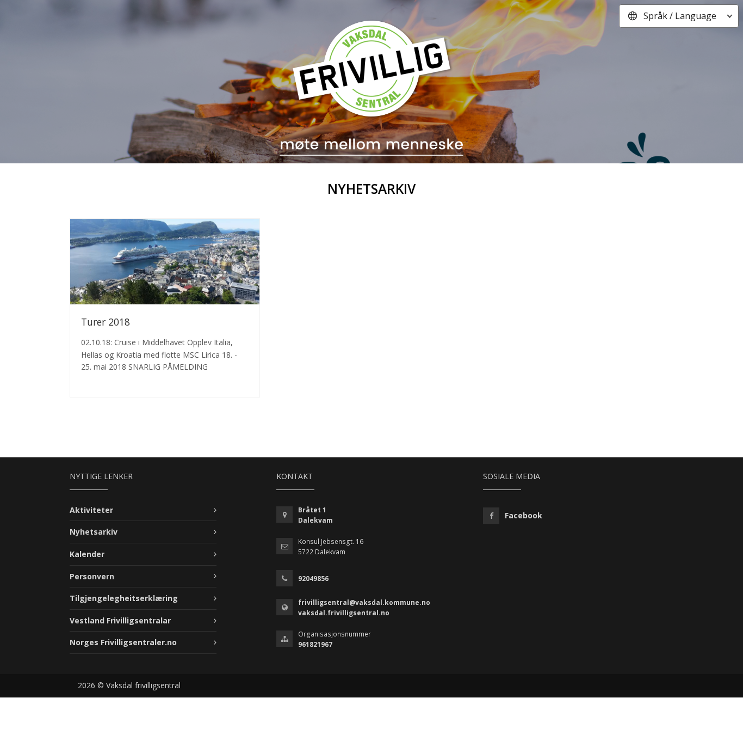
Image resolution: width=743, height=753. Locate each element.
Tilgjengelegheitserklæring (124, 598)
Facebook (523, 515)
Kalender (87, 554)
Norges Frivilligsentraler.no (123, 642)
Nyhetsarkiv (93, 532)
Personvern (92, 576)
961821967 (315, 644)
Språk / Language (679, 16)
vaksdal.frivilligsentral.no (343, 612)
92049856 (313, 578)
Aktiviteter (91, 510)
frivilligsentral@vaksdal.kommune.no (364, 602)
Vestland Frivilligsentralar (120, 620)
